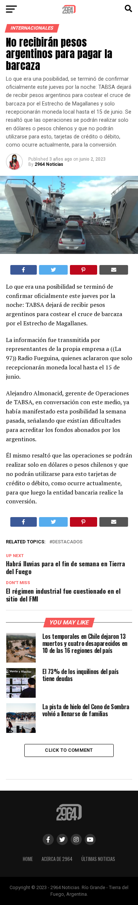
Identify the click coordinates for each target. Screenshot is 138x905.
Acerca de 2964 (57, 858)
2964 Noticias (49, 164)
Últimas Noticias (98, 858)
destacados (67, 542)
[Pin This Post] (84, 270)
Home (28, 858)
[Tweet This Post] (53, 270)
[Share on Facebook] (23, 270)
